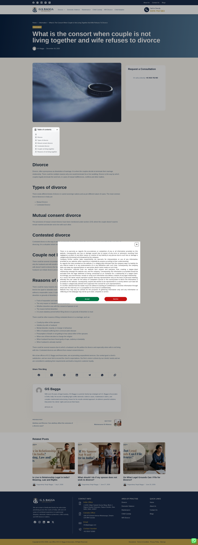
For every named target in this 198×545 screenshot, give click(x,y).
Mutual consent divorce (45, 143)
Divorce (39, 137)
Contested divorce (43, 146)
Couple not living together (45, 149)
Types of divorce (42, 140)
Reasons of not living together (47, 152)
